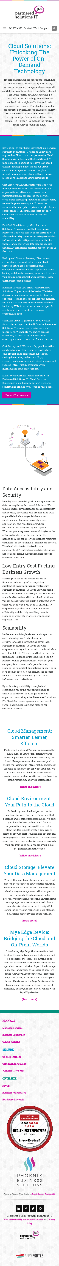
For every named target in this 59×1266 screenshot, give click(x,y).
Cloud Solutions (11, 1041)
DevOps (6, 1085)
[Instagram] (40, 1208)
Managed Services (12, 1027)
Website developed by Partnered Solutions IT (23, 1219)
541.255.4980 (15, 28)
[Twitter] (33, 1208)
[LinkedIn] (19, 1208)
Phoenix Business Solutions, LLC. (43, 1194)
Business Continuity (13, 1034)
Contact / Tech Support (36, 28)
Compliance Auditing (14, 1063)
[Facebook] (26, 1208)
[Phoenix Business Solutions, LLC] (29, 1128)
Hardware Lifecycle (13, 1099)
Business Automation (14, 1092)
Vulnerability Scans (13, 1070)
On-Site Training (11, 1056)
